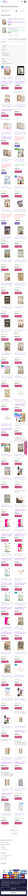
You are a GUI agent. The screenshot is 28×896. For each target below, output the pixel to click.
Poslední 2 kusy (6, 53)
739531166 (5, 857)
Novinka (5, 49)
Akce (4, 48)
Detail (17, 146)
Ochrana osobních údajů (5, 844)
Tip (4, 51)
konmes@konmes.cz (7, 855)
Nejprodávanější (22, 39)
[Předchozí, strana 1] (14, 827)
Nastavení (13, 888)
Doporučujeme (6, 55)
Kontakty (2, 846)
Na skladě (6, 46)
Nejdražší (16, 39)
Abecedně (3, 42)
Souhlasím (13, 893)
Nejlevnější (10, 39)
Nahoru (15, 833)
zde (8, 885)
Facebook (5, 859)
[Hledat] (18, 1)
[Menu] (25, 1)
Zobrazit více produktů (13, 35)
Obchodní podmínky (4, 842)
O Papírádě (3, 847)
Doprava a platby (4, 849)
